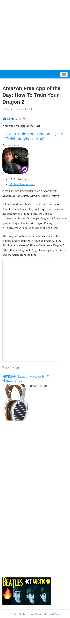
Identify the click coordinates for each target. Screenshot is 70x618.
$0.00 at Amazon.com (22, 184)
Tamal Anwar (54, 613)
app (18, 367)
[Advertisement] (35, 35)
